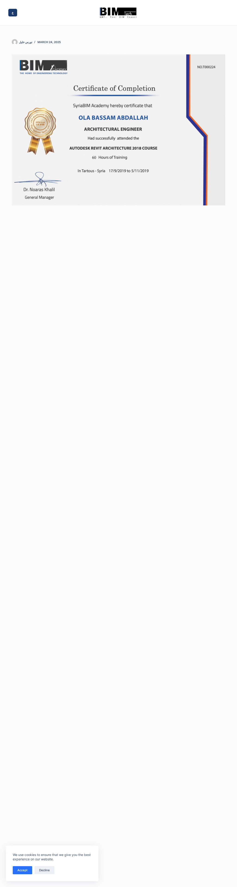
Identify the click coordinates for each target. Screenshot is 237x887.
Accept (22, 870)
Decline (44, 870)
